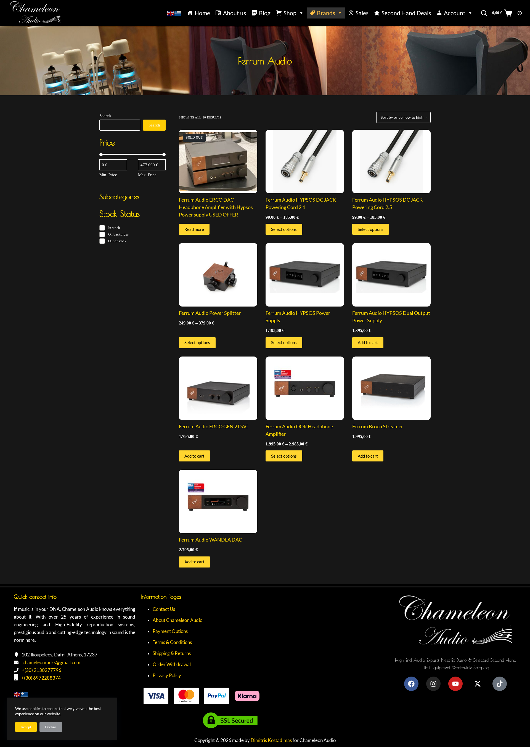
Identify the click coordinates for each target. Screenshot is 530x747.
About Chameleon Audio (177, 620)
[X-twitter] (477, 684)
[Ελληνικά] (178, 12)
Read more (194, 229)
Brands (326, 12)
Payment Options (170, 631)
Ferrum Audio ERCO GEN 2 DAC (213, 426)
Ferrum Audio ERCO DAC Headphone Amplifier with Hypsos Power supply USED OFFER (216, 207)
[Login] (520, 13)
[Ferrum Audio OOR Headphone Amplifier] (305, 388)
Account (454, 12)
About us (234, 12)
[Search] (484, 13)
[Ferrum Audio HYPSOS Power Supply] (305, 275)
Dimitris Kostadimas (271, 740)
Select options (284, 229)
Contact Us (164, 609)
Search (105, 115)
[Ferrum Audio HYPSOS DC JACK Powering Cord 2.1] (305, 161)
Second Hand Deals (406, 12)
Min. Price (108, 175)
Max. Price (147, 175)
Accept (26, 727)
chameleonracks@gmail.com (51, 662)
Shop (289, 12)
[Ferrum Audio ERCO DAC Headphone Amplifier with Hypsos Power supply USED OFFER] (218, 161)
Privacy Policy (167, 675)
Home (202, 12)
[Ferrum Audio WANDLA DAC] (218, 501)
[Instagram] (433, 684)
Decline (51, 727)
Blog (265, 12)
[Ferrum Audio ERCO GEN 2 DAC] (218, 388)
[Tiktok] (499, 684)
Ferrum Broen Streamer (377, 426)
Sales (362, 12)
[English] (170, 12)
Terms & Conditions (172, 642)
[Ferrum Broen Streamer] (391, 388)
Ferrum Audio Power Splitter (210, 313)
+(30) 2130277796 (41, 670)
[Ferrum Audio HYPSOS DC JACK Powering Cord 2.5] (391, 161)
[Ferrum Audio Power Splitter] (218, 275)
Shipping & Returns (172, 653)
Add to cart (368, 342)
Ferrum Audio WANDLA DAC (210, 540)
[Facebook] (411, 684)
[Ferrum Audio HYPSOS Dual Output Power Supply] (391, 275)
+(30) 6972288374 (41, 678)
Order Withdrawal (172, 664)
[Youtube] (455, 684)
